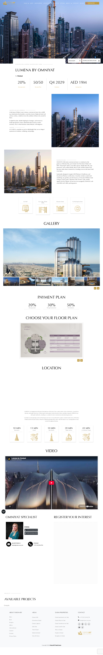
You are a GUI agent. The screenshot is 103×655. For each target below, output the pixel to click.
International (12, 628)
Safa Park (34, 626)
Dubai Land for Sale (60, 626)
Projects (56, 3)
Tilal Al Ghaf (35, 629)
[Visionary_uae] (85, 624)
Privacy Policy (12, 636)
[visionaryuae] (79, 624)
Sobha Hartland (36, 632)
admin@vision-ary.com (17, 545)
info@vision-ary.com (85, 620)
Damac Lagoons (36, 623)
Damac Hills (35, 617)
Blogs (82, 3)
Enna (26, 527)
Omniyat (20, 76)
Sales (25, 3)
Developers (38, 3)
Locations (46, 3)
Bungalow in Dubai (60, 636)
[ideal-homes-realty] (82, 624)
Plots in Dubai (58, 629)
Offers (62, 3)
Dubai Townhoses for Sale (62, 623)
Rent (31, 3)
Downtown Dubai (36, 620)
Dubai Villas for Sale (60, 620)
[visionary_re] (89, 624)
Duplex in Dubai (59, 632)
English (91, 3)
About (68, 3)
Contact (76, 3)
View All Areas (36, 636)
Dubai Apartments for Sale (62, 617)
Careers (11, 630)
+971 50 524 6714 (38, 545)
